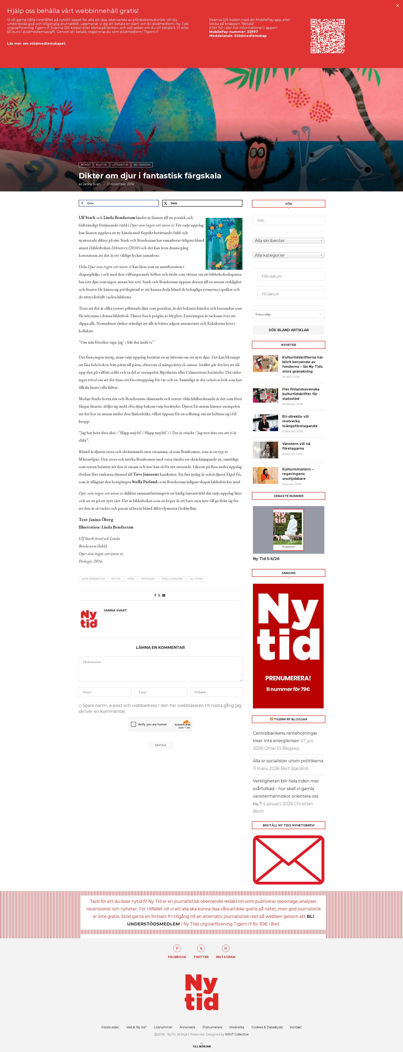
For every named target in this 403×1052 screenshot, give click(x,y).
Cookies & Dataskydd (267, 1027)
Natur (116, 578)
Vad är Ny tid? (136, 1027)
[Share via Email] (163, 595)
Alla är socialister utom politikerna (288, 760)
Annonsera (187, 1027)
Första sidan (110, 1027)
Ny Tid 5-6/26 (266, 558)
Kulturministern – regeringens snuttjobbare (298, 474)
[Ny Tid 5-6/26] (288, 530)
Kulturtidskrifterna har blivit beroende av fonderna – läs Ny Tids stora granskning (302, 364)
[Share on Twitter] (159, 595)
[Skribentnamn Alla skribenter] (288, 240)
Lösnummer (163, 1027)
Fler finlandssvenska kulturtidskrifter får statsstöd (300, 394)
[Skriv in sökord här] (288, 220)
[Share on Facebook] (155, 595)
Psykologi (148, 578)
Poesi (130, 578)
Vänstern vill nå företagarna (296, 446)
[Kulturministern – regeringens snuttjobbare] (265, 475)
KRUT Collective (237, 1034)
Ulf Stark (196, 578)
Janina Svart (92, 184)
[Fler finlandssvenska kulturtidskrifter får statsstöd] (265, 395)
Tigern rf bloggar (290, 719)
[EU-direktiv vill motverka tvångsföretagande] (265, 422)
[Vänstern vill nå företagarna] (265, 450)
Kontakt (296, 1027)
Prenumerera (212, 1027)
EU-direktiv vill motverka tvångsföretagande (300, 421)
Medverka (236, 1027)
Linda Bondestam (93, 578)
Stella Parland (172, 578)
